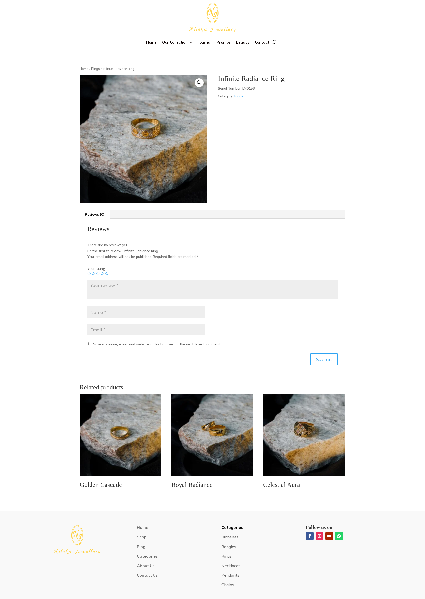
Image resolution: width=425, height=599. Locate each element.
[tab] (94, 214)
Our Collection (175, 42)
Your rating (97, 268)
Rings (95, 69)
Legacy (242, 42)
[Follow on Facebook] (310, 536)
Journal (204, 42)
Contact (262, 42)
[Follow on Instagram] (319, 536)
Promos (224, 42)
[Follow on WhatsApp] (339, 536)
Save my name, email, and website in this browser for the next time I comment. (157, 344)
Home (151, 42)
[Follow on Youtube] (329, 536)
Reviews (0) (94, 214)
